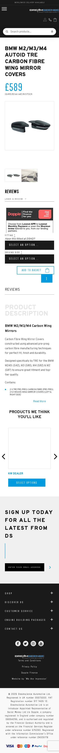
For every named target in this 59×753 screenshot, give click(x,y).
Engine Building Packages (25, 619)
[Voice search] (52, 31)
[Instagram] (33, 643)
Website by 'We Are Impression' (29, 679)
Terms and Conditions (29, 660)
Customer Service (19, 610)
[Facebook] (18, 643)
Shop (9, 593)
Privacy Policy (29, 667)
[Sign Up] (50, 567)
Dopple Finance (29, 673)
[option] (29, 125)
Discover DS (14, 602)
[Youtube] (41, 643)
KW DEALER (15, 473)
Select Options (26, 482)
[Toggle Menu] (4, 8)
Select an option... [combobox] (24, 245)
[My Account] (44, 21)
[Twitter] (25, 643)
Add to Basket (31, 270)
